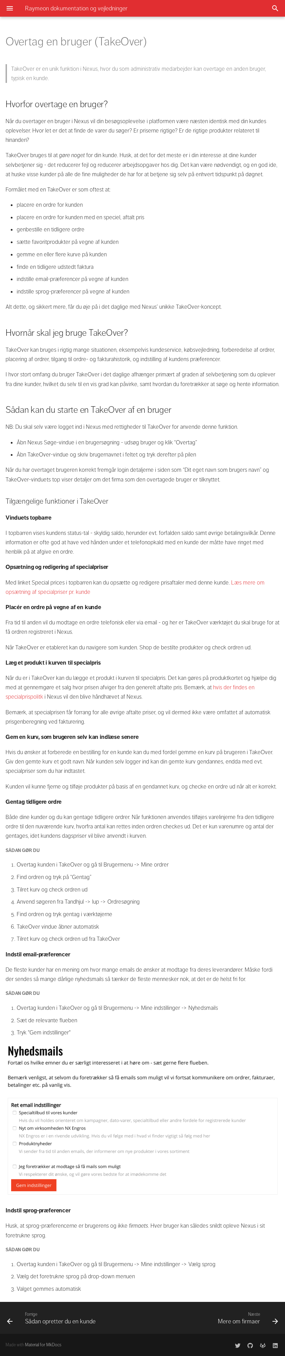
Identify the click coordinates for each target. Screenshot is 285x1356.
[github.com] (250, 1344)
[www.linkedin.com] (275, 1344)
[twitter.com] (237, 1344)
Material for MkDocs (43, 1345)
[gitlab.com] (262, 1344)
